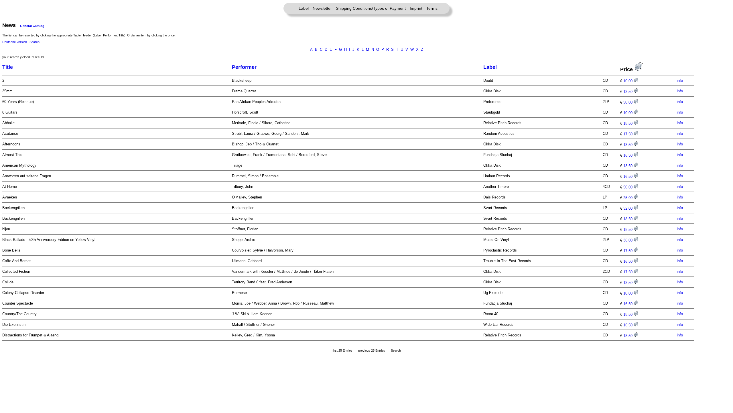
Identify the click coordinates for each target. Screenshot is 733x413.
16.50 (628, 155)
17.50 (628, 134)
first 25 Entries (342, 350)
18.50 (628, 123)
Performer (244, 67)
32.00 (628, 208)
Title (7, 67)
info (680, 80)
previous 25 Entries (371, 350)
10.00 (628, 81)
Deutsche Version (14, 42)
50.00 (628, 102)
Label (304, 8)
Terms (432, 8)
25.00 (628, 198)
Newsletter (322, 8)
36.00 (628, 240)
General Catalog (32, 26)
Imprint (416, 8)
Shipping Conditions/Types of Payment (371, 8)
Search (34, 42)
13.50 (628, 91)
